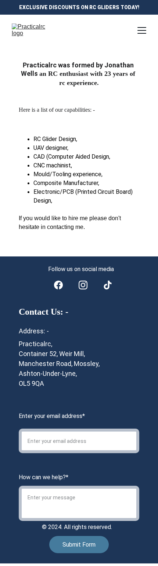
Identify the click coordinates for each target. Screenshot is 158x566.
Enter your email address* (52, 416)
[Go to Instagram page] (83, 285)
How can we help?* (43, 477)
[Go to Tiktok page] (107, 285)
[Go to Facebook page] (58, 285)
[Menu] (141, 30)
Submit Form (79, 544)
